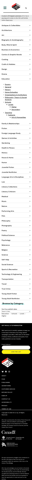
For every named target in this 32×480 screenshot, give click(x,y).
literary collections (9, 187)
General (8, 87)
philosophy (6, 221)
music (4, 201)
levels (22, 314)
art (3, 35)
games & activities (9, 138)
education (6, 79)
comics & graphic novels (12, 55)
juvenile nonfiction (9, 172)
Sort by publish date (9, 309)
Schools (8, 102)
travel (4, 284)
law (3, 182)
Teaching (8, 113)
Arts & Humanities (18, 117)
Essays (8, 84)
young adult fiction (9, 294)
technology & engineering (12, 274)
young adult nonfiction (11, 298)
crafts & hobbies (8, 64)
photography (7, 226)
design (4, 69)
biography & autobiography (12, 40)
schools (14, 314)
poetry (4, 230)
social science (7, 264)
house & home (7, 158)
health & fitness (8, 148)
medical (5, 196)
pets (3, 216)
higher (4, 316)
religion (5, 250)
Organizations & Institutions (16, 95)
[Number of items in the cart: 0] (26, 8)
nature (4, 206)
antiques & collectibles (11, 25)
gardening (6, 143)
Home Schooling (11, 92)
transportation (7, 279)
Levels (10, 105)
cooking (5, 59)
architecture (7, 30)
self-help (5, 260)
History (8, 90)
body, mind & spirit (9, 45)
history (4, 153)
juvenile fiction (8, 167)
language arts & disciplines (13, 177)
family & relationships (10, 124)
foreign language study (11, 133)
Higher (14, 107)
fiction (4, 128)
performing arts (8, 211)
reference (6, 245)
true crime (6, 289)
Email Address (6, 344)
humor (4, 162)
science (5, 255)
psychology (6, 240)
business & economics (11, 50)
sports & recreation (9, 269)
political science (8, 235)
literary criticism (9, 192)
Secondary (15, 109)
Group (11, 463)
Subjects (11, 115)
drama (4, 74)
